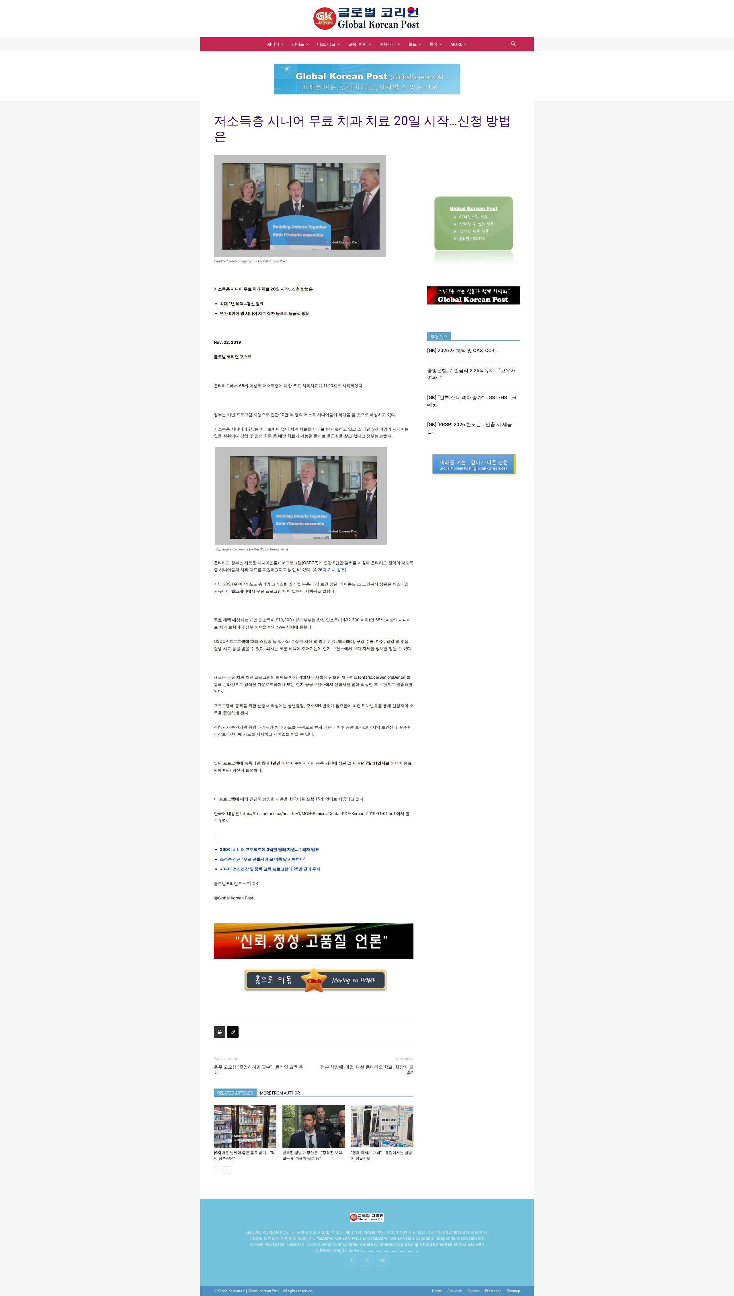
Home (437, 1290)
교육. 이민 (357, 44)
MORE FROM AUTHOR (280, 1093)
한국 (434, 44)
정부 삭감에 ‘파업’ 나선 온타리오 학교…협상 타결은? (367, 1070)
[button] (513, 44)
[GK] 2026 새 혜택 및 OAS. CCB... (462, 350)
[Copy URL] (233, 1032)
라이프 (298, 44)
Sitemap (513, 1290)
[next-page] (226, 1169)
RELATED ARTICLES (235, 1093)
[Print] (219, 1032)
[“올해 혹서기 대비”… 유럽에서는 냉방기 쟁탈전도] (382, 1126)
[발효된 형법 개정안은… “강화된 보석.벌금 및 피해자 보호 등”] (313, 1126)
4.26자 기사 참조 (329, 569)
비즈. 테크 (326, 44)
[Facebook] (351, 1260)
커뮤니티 (388, 44)
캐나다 (273, 44)
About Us (454, 1290)
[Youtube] (382, 1260)
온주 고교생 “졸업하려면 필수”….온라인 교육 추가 (258, 1070)
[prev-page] (217, 1169)
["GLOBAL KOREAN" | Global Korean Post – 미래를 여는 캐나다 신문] (367, 19)
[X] (367, 1260)
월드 (413, 44)
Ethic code (493, 1290)
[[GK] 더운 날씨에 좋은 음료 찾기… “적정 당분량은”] (245, 1126)
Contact (473, 1290)
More (456, 44)
